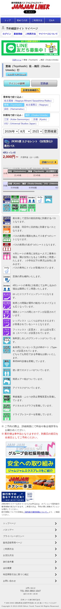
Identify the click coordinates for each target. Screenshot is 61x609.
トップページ (9, 523)
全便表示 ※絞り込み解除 (16, 74)
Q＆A (51, 20)
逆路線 (44, 83)
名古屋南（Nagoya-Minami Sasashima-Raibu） (28, 100)
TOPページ (16, 60)
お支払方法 (8, 555)
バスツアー (8, 530)
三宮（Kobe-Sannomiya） (17, 119)
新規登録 (18, 34)
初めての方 (22, 20)
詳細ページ (47, 162)
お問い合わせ (9, 581)
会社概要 (7, 568)
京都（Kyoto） (40, 119)
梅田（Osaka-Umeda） (37, 115)
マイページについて (48, 34)
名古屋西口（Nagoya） (38, 104)
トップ (7, 20)
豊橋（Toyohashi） (14, 104)
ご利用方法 (37, 20)
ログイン (7, 34)
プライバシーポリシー (13, 536)
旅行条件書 (8, 562)
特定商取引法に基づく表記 (15, 574)
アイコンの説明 (17, 83)
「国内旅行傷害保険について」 (36, 512)
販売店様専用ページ (12, 542)
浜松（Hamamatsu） (15, 109)
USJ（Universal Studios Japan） (21, 123)
